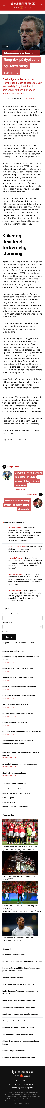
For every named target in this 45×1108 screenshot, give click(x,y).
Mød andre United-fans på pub (16, 793)
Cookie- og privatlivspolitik (22, 1088)
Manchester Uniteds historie (15, 807)
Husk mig (8, 631)
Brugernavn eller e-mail (10, 614)
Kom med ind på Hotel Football (13, 1051)
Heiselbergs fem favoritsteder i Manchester (18, 1057)
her (11, 433)
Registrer (6, 643)
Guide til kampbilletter (12, 789)
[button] (3, 5)
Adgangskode (7, 622)
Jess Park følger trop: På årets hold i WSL (17, 677)
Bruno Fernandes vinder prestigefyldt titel (18, 713)
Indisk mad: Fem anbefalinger (13, 977)
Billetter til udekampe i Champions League (18, 1028)
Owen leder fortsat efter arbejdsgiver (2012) (21, 911)
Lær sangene (8, 798)
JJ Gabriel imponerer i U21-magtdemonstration (20, 764)
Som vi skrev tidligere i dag (15, 198)
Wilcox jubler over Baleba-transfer (15, 704)
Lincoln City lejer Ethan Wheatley (14, 773)
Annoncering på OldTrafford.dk (21, 1084)
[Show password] (40, 626)
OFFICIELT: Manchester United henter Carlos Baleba (21, 731)
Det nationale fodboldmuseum (13, 954)
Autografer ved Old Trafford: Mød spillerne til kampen (22, 961)
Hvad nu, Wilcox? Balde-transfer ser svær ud (18, 695)
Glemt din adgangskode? (23, 643)
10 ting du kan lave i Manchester (14, 1021)
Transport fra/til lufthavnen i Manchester (17, 1034)
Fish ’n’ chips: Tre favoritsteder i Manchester (18, 1001)
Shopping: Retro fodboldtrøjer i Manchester (18, 1007)
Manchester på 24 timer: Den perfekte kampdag (20, 1014)
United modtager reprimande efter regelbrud (19, 686)
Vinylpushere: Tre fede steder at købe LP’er (18, 984)
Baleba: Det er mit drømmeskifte (14, 722)
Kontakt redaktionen (21, 1081)
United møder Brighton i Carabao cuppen (17, 668)
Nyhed (6, 46)
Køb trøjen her (9, 802)
